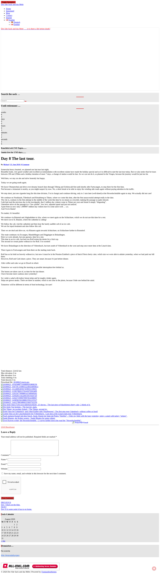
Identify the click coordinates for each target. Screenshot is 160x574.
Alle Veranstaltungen (10, 555)
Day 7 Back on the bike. (10, 503)
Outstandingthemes (48, 572)
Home (8, 9)
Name (4, 459)
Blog (8, 13)
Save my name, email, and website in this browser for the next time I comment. (35, 473)
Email (4, 464)
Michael (6, 164)
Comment (5, 455)
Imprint (9, 18)
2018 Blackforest (7, 427)
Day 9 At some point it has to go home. (16, 508)
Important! (10, 11)
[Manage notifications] (154, 568)
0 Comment (25, 164)
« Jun (3, 541)
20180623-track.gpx (21, 382)
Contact (9, 15)
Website (4, 469)
